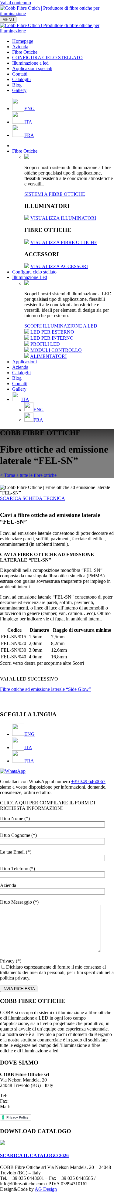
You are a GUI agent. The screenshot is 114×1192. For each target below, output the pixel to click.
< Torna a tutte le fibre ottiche (28, 475)
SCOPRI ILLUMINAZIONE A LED (60, 325)
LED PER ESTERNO (52, 332)
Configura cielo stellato (34, 271)
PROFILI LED (45, 344)
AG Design (46, 1189)
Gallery (19, 90)
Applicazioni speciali (32, 68)
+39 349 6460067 (88, 781)
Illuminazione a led (30, 63)
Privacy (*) (57, 969)
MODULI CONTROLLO (56, 350)
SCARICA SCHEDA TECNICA (32, 498)
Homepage (22, 41)
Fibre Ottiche (24, 52)
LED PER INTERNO (52, 338)
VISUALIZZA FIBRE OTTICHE (63, 242)
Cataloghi (21, 79)
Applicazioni (24, 361)
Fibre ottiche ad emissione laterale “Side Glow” (45, 689)
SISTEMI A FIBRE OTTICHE (54, 194)
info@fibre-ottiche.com (33, 1106)
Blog (17, 84)
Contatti (19, 73)
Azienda (20, 46)
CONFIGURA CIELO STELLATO (47, 57)
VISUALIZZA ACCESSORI (59, 266)
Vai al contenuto (15, 2)
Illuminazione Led (29, 277)
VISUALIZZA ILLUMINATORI (63, 218)
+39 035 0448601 (26, 1095)
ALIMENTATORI (48, 356)
